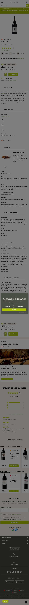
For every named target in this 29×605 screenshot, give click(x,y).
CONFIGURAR (21, 306)
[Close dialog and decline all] (27, 294)
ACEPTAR (14, 309)
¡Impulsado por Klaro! (22, 312)
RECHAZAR (7, 306)
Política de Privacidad (8, 300)
